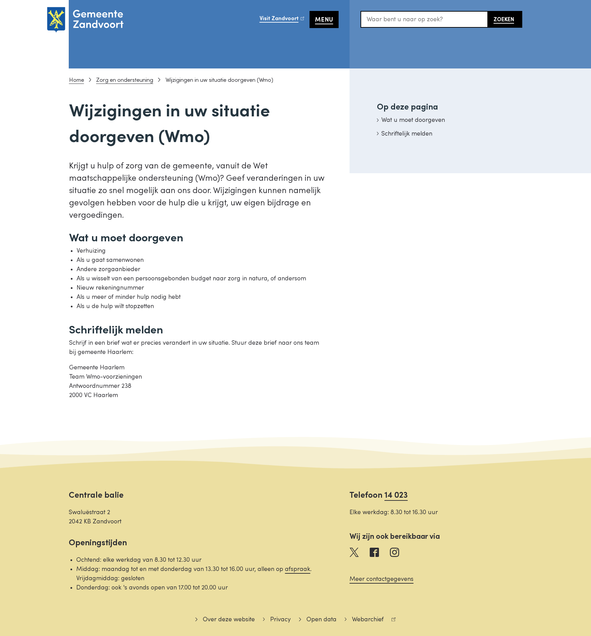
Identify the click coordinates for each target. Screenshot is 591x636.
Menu (324, 19)
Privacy (280, 619)
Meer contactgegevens (381, 579)
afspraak (297, 569)
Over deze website (228, 619)
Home (76, 80)
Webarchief (364, 620)
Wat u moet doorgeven (413, 120)
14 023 (396, 495)
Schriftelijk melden (406, 133)
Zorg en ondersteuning (124, 80)
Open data (321, 619)
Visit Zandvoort (285, 20)
